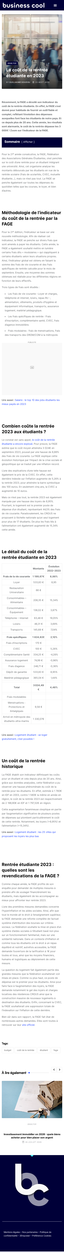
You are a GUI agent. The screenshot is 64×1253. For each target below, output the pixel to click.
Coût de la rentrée (25, 1050)
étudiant (44, 1050)
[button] (55, 5)
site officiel (28, 1024)
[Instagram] (41, 1244)
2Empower (25, 1235)
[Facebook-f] (23, 1244)
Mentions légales (12, 1232)
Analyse (32, 1124)
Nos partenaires (30, 1232)
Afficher (28, 141)
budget (7, 1050)
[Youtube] (29, 1244)
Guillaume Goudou (19, 82)
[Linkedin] (46, 1244)
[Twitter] (17, 1244)
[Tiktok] (35, 1244)
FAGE (56, 1050)
